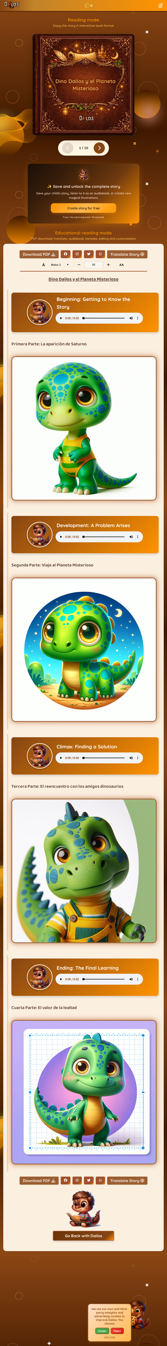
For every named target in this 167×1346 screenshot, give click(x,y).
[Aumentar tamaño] (108, 265)
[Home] (11, 5)
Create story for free (83, 208)
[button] (88, 5)
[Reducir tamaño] (79, 265)
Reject (117, 1330)
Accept (102, 1330)
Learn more (109, 1337)
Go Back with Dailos (83, 1235)
